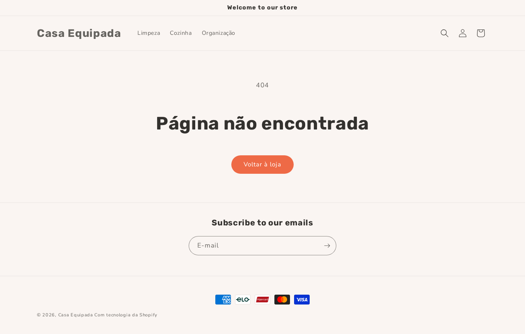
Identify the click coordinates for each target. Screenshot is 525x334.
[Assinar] (327, 245)
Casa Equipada (75, 315)
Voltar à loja (262, 164)
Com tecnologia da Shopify (126, 315)
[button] (445, 33)
